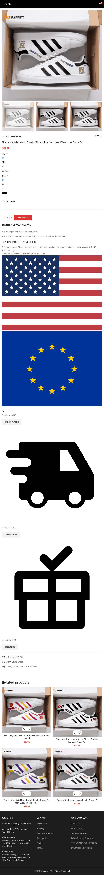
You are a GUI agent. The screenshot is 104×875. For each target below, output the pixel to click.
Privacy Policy (77, 828)
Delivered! (10, 647)
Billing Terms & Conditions (82, 838)
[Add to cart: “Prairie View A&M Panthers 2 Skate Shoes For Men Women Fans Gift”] (24, 793)
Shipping (40, 828)
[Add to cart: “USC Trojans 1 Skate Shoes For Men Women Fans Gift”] (24, 729)
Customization (8, 201)
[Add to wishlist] (29, 729)
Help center (42, 823)
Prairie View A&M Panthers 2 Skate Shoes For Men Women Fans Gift (27, 801)
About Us (75, 823)
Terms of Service (78, 833)
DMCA (40, 848)
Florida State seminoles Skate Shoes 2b (77, 800)
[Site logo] (52, 4)
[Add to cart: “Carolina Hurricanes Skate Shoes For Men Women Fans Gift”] (75, 732)
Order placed (12, 422)
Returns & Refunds (45, 833)
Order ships (11, 535)
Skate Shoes (15, 136)
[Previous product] (95, 136)
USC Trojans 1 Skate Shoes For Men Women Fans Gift (26, 737)
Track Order (42, 838)
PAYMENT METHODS (81, 848)
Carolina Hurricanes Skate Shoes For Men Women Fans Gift (77, 740)
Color (5, 176)
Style (4, 154)
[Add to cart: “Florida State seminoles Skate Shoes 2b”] (75, 793)
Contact (40, 843)
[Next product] (100, 136)
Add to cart (23, 218)
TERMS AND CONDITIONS (84, 843)
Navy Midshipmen (16, 666)
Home (5, 136)
